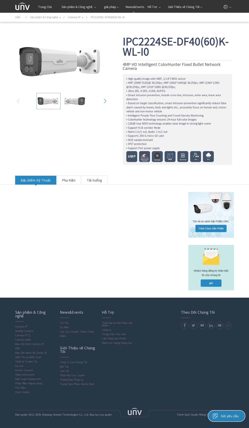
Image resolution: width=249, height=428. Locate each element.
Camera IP (21, 326)
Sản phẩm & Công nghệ (77, 6)
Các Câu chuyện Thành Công (77, 331)
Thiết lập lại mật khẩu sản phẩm (117, 324)
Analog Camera (24, 331)
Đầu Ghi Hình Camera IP (29, 344)
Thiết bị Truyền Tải (26, 361)
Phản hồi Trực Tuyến (72, 375)
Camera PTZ (22, 335)
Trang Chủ (45, 6)
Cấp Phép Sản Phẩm (114, 338)
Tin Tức (64, 323)
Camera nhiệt (23, 339)
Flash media (22, 392)
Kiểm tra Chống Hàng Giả (117, 343)
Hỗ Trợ (152, 6)
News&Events (135, 6)
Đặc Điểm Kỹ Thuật (36, 180)
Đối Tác (64, 366)
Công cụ (106, 330)
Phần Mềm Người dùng (28, 383)
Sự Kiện (64, 327)
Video (63, 336)
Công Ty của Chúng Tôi (73, 362)
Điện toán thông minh (28, 379)
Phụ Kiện (68, 180)
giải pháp (110, 6)
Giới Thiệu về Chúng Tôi (183, 6)
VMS (17, 348)
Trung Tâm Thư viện (114, 334)
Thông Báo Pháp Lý (71, 379)
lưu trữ (19, 366)
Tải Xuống (94, 180)
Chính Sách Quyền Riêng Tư (193, 414)
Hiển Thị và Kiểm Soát (28, 357)
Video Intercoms (25, 374)
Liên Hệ (64, 371)
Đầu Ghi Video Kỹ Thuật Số (31, 353)
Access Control (24, 370)
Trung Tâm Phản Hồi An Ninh (77, 384)
